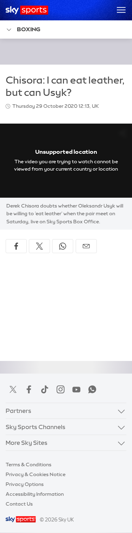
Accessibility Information (35, 494)
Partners (18, 411)
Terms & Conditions (28, 464)
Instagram (60, 389)
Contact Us (19, 503)
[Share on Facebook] (16, 246)
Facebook (28, 389)
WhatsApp (92, 389)
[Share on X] (39, 246)
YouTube (76, 389)
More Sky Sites (27, 443)
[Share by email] (86, 246)
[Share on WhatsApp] (62, 246)
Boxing (28, 29)
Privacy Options (25, 484)
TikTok (44, 389)
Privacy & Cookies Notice (35, 474)
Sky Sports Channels (35, 427)
